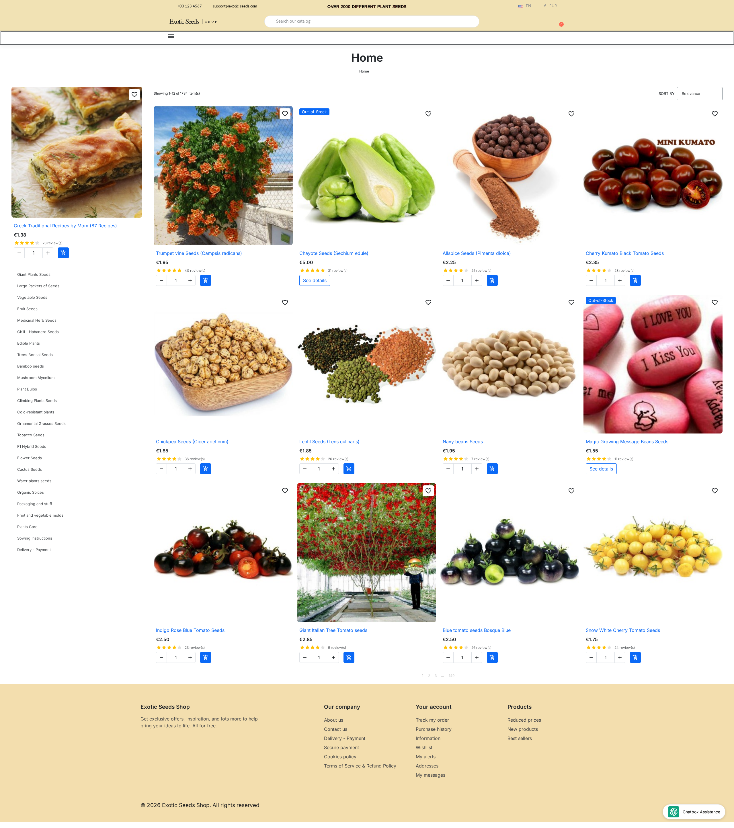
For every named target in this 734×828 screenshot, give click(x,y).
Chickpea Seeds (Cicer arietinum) (192, 441)
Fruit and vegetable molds (40, 515)
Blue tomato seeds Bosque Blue (477, 630)
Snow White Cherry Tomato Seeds (623, 630)
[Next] (721, 675)
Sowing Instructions (34, 538)
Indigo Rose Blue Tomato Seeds (190, 630)
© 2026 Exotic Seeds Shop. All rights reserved (199, 805)
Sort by (667, 93)
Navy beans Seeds (463, 441)
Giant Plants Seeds (33, 274)
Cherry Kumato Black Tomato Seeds (625, 253)
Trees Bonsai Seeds (35, 354)
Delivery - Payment (34, 549)
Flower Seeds (29, 458)
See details (315, 280)
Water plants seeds (34, 481)
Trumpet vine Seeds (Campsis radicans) (199, 253)
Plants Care (27, 526)
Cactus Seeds (29, 469)
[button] (559, 21)
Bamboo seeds (30, 366)
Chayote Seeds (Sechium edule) (333, 253)
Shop (211, 21)
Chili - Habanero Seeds (38, 331)
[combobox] (372, 21)
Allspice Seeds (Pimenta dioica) (477, 253)
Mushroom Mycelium (35, 377)
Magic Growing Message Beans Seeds (627, 441)
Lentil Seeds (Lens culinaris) (329, 441)
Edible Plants (28, 343)
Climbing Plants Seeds (37, 400)
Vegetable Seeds (32, 297)
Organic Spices (30, 492)
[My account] (539, 22)
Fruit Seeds (27, 308)
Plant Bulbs (27, 389)
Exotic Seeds (184, 21)
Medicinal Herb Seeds (36, 320)
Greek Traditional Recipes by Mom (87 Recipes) (65, 226)
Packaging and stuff (34, 503)
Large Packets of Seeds (38, 286)
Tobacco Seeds (30, 435)
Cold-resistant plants (35, 412)
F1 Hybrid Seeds (31, 446)
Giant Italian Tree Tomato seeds (333, 630)
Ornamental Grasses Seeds (41, 423)
